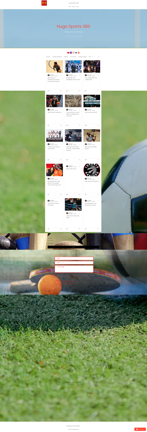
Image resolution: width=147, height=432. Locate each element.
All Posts (48, 56)
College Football (82, 56)
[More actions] (61, 75)
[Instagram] (73, 53)
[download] (71, 53)
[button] (98, 57)
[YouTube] (68, 53)
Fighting (66, 56)
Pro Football (73, 56)
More (90, 56)
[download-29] (79, 53)
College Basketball (57, 56)
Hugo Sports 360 (74, 3)
